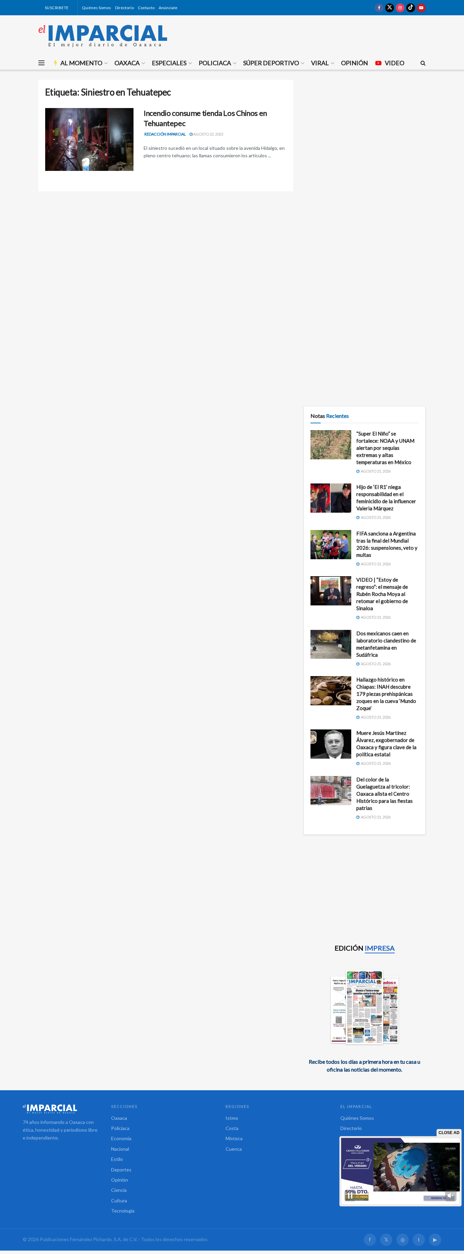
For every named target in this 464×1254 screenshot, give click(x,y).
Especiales (169, 63)
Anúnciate (168, 7)
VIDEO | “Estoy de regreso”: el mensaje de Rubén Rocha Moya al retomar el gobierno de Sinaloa (382, 594)
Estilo (117, 1159)
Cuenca (234, 1149)
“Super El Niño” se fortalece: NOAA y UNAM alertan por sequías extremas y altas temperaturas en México (385, 447)
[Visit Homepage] (102, 35)
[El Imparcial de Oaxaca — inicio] (60, 1109)
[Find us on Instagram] (400, 7)
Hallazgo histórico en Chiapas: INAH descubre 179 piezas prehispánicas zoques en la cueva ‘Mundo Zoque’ (386, 693)
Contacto (146, 7)
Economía (121, 1138)
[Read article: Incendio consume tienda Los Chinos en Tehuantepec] (89, 139)
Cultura (119, 1200)
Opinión (354, 63)
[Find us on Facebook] (379, 7)
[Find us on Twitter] (389, 7)
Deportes (121, 1169)
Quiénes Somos (96, 7)
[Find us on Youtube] (421, 7)
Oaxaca (127, 63)
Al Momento (81, 63)
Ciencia (119, 1190)
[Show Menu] (41, 62)
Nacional (120, 1149)
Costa (232, 1128)
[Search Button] (423, 63)
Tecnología (123, 1211)
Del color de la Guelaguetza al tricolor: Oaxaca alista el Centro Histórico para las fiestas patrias (384, 793)
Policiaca (215, 63)
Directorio (124, 7)
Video (394, 63)
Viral (320, 63)
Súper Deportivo (271, 63)
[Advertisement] (364, 127)
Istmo (232, 1118)
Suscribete (56, 7)
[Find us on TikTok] (410, 7)
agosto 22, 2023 (208, 134)
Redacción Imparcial (165, 134)
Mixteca (234, 1138)
